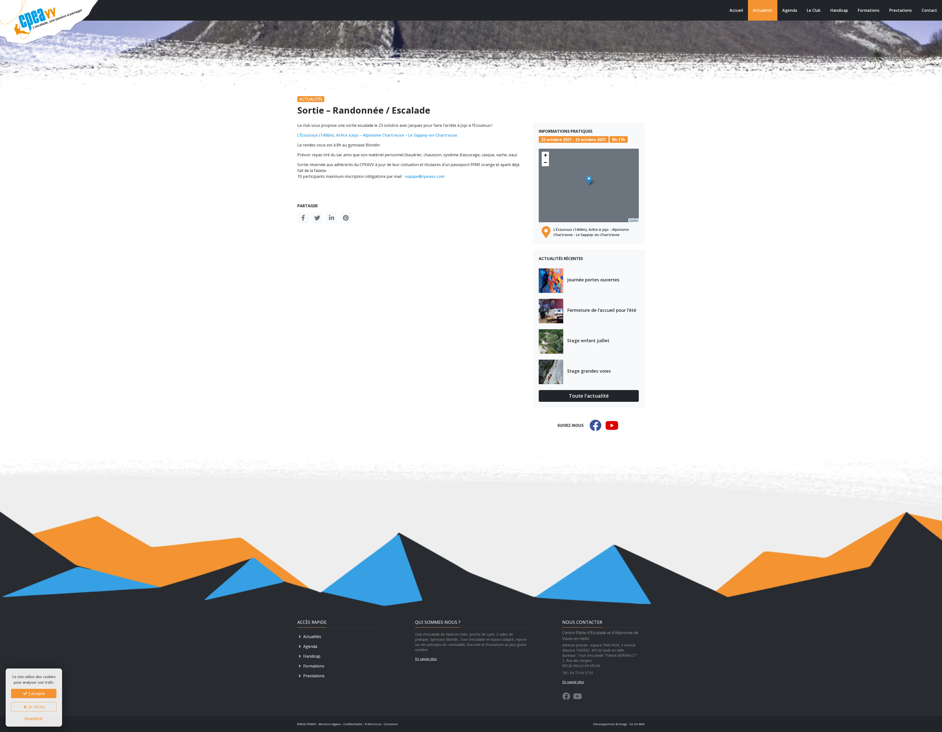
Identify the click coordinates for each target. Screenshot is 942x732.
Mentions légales (330, 724)
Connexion (391, 724)
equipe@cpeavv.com (425, 176)
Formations (868, 10)
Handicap (839, 10)
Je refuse (36, 706)
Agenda (789, 10)
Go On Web (637, 724)
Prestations (900, 10)
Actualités (762, 10)
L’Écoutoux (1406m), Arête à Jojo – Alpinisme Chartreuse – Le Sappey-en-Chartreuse (377, 135)
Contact (929, 10)
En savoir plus (426, 658)
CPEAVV (311, 724)
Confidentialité (352, 724)
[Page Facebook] (566, 697)
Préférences (373, 724)
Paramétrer (34, 718)
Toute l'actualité (589, 395)
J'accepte (36, 693)
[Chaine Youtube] (577, 697)
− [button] (545, 162)
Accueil (736, 10)
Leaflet (633, 220)
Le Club (814, 10)
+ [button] (545, 155)
